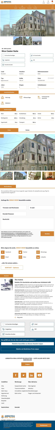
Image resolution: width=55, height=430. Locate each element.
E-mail (32, 208)
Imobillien (4, 382)
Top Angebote (22, 8)
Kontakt (35, 8)
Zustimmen (43, 425)
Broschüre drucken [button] (13, 64)
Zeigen (27, 364)
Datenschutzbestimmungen (7, 233)
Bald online (18, 393)
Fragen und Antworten (34, 393)
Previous (2, 152)
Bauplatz (3, 400)
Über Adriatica (32, 382)
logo (6, 2)
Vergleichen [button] (13, 60)
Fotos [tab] (9, 130)
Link (41, 60)
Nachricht (6, 219)
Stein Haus (4, 391)
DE (52, 2)
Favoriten (29, 8)
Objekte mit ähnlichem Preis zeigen (27, 349)
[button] (18, 41)
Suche (15, 8)
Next (53, 152)
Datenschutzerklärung (22, 234)
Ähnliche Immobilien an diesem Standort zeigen (27, 344)
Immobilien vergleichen (21, 391)
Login (44, 2)
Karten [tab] (27, 130)
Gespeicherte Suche (20, 386)
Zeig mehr (20, 317)
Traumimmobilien (20, 388)
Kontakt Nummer (8, 214)
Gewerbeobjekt (5, 398)
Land (2, 403)
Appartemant (5, 393)
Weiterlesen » (7, 427)
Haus (2, 388)
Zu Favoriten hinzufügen (13, 55)
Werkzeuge (18, 382)
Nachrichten (5, 407)
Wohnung (4, 396)
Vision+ (48, 2)
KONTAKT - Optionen (12, 267)
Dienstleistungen (33, 391)
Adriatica (30, 388)
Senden (47, 234)
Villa (2, 386)
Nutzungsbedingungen (21, 233)
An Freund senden (41, 55)
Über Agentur (32, 386)
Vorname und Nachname (11, 208)
